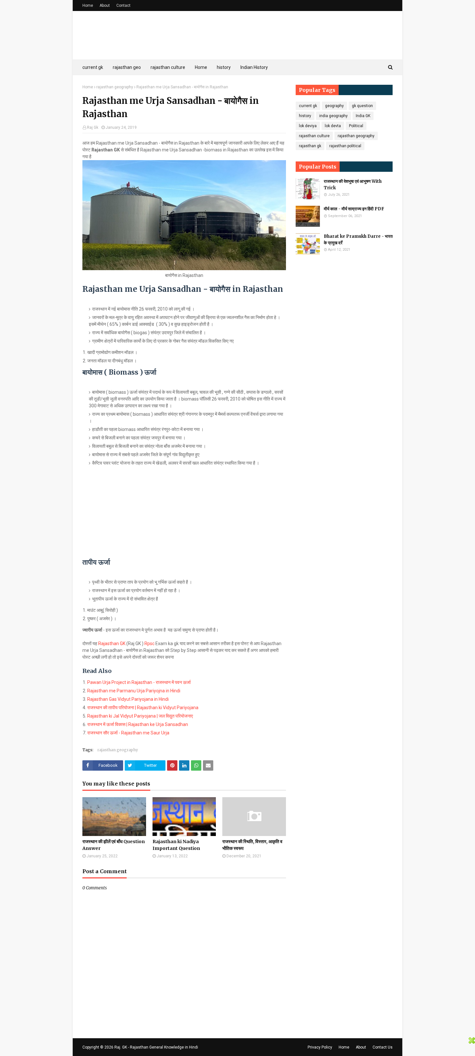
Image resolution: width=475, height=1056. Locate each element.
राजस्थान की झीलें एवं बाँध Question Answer (113, 845)
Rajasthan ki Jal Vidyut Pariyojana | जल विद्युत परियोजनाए (140, 716)
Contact (123, 5)
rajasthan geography (114, 87)
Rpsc (149, 643)
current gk (308, 106)
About (105, 5)
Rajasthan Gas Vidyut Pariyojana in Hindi (128, 699)
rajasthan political (345, 146)
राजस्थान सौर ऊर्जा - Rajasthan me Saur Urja (128, 732)
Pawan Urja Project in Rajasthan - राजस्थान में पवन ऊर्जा (139, 682)
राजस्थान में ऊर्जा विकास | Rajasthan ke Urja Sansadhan (137, 724)
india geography (333, 116)
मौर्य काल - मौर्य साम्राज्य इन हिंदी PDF (354, 209)
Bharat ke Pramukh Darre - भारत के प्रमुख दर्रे (358, 240)
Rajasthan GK (111, 643)
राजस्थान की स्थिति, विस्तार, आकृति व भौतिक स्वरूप (252, 845)
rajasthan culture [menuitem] (168, 67)
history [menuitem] (224, 67)
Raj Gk (92, 127)
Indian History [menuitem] (254, 67)
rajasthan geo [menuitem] (127, 67)
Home (87, 5)
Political (356, 126)
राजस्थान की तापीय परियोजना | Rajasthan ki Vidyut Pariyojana (142, 707)
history (305, 116)
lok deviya (308, 126)
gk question (362, 106)
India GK (363, 116)
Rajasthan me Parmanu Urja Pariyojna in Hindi (133, 690)
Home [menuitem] (201, 67)
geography (334, 106)
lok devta (333, 126)
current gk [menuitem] (92, 67)
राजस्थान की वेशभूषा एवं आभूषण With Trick (353, 185)
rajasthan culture (314, 136)
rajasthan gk (310, 146)
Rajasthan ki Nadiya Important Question (176, 845)
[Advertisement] (184, 513)
